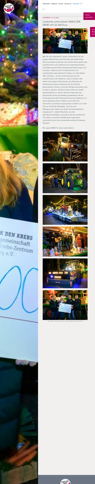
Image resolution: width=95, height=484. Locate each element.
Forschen (76, 4)
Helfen (60, 4)
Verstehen (46, 4)
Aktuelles (67, 4)
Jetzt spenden (89, 16)
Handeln (54, 4)
